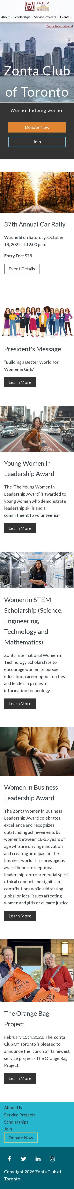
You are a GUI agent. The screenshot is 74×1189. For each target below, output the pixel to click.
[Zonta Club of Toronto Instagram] (52, 1159)
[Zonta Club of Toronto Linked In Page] (38, 1159)
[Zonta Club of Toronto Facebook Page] (9, 1159)
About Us (13, 1107)
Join (8, 1128)
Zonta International (59, 26)
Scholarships (22, 17)
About (5, 17)
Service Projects (45, 17)
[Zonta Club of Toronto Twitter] (23, 1159)
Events (64, 17)
